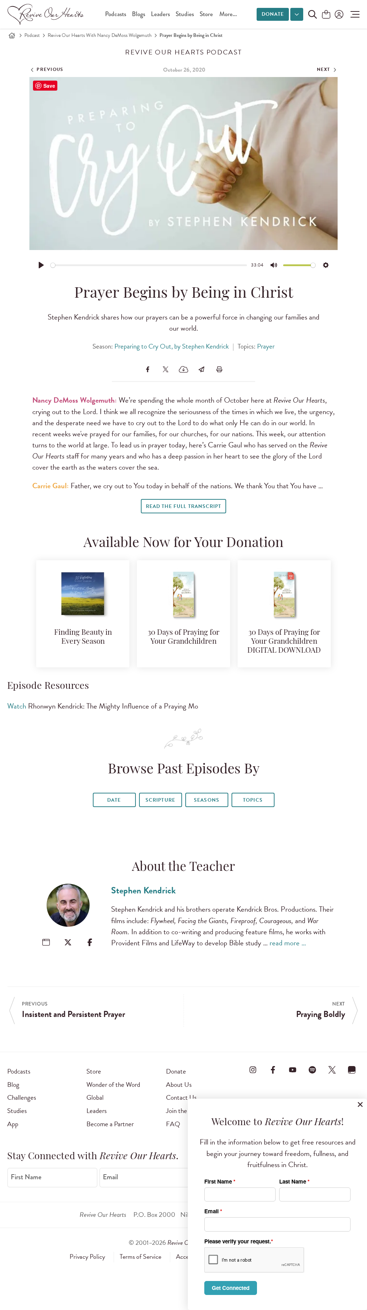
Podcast (32, 35)
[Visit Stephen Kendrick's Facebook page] (90, 942)
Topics (252, 800)
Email (110, 1176)
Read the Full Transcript (183, 506)
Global (95, 1097)
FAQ (173, 1124)
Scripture (160, 800)
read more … (288, 943)
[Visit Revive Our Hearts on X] (332, 1070)
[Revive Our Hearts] (47, 14)
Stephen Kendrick (143, 890)
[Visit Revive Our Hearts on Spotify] (312, 1070)
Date (114, 800)
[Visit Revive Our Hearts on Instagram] (253, 1070)
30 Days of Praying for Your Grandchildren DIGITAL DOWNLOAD (284, 641)
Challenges (21, 1097)
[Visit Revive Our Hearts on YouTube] (292, 1070)
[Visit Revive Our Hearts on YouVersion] (352, 1070)
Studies (185, 14)
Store (206, 14)
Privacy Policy (87, 1256)
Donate (273, 14)
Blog (13, 1084)
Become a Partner (110, 1124)
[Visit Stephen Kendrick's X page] (68, 942)
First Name (26, 1176)
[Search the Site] (312, 14)
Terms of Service (140, 1256)
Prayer (266, 346)
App (12, 1124)
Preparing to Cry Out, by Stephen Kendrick (171, 346)
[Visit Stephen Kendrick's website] (46, 942)
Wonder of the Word (113, 1084)
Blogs (138, 14)
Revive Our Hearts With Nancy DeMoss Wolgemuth (100, 35)
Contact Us (181, 1097)
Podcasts (115, 14)
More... (228, 14)
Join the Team (184, 1110)
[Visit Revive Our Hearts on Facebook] (273, 1070)
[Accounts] (338, 14)
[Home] (11, 35)
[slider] (149, 265)
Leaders (160, 14)
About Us (179, 1084)
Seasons (206, 800)
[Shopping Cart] (326, 15)
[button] (353, 14)
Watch (16, 706)
